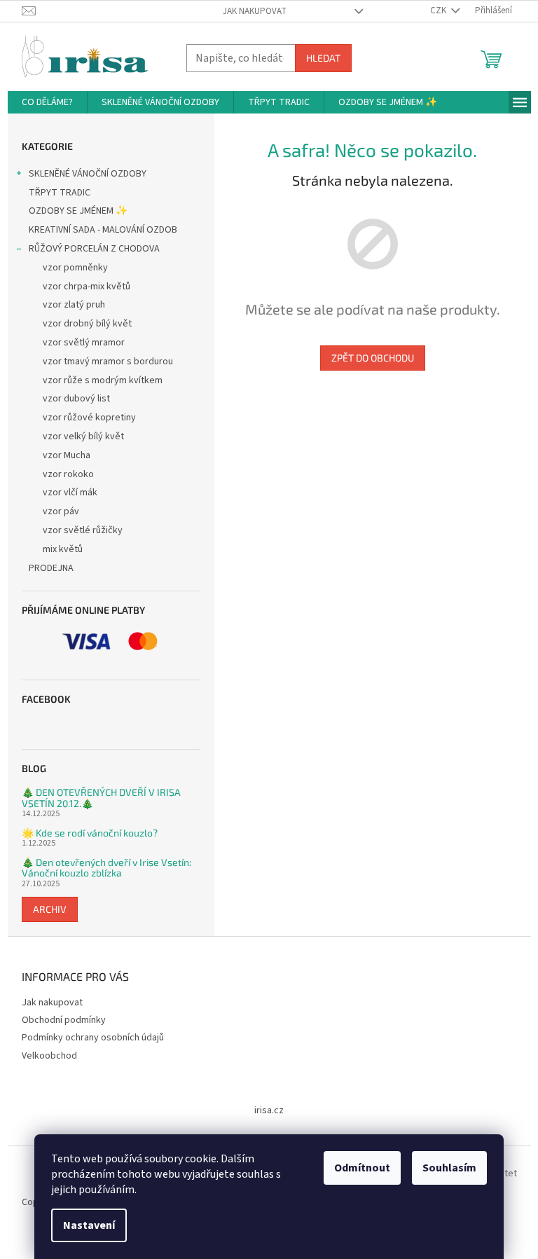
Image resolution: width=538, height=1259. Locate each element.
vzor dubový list (76, 399)
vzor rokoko (68, 474)
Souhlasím (449, 1168)
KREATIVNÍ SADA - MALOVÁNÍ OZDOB (103, 230)
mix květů (63, 549)
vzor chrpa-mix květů (86, 287)
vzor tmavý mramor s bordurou (108, 362)
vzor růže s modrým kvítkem (103, 380)
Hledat (323, 58)
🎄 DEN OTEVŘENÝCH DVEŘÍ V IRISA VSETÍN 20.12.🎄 (101, 798)
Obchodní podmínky (64, 1020)
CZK (439, 10)
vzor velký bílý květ (83, 436)
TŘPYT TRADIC (59, 193)
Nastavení (89, 1225)
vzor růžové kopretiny (89, 418)
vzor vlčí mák (70, 493)
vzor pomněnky (75, 268)
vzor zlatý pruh (74, 305)
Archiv (50, 909)
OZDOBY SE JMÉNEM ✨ (78, 211)
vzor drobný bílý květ (87, 324)
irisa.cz (269, 1110)
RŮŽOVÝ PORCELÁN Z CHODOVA (94, 249)
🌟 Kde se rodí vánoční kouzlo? (90, 832)
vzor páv (61, 511)
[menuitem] (47, 102)
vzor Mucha (66, 455)
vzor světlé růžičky (83, 530)
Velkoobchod (49, 1056)
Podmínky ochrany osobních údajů (93, 1038)
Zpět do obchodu (372, 358)
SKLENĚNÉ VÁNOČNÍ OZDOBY (87, 174)
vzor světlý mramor (84, 343)
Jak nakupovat (255, 11)
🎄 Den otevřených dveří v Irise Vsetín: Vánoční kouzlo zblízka (106, 868)
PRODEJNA (51, 568)
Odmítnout (362, 1168)
